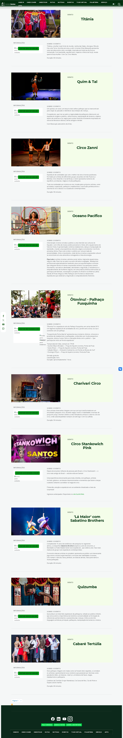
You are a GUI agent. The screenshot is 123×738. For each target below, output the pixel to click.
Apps (20, 6)
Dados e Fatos (59, 725)
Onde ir (21, 2)
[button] (114, 4)
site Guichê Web (78, 494)
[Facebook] (1, 316)
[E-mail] (1, 324)
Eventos (70, 2)
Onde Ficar (43, 2)
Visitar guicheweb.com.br (27, 473)
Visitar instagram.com (29, 329)
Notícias (61, 2)
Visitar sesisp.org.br (28, 616)
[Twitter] (1, 320)
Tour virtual (82, 2)
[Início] (8, 4)
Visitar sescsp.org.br (28, 48)
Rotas (52, 2)
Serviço (104, 2)
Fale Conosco (47, 725)
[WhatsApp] (1, 328)
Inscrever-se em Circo (12, 704)
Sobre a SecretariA (74, 725)
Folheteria (94, 2)
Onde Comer (31, 2)
